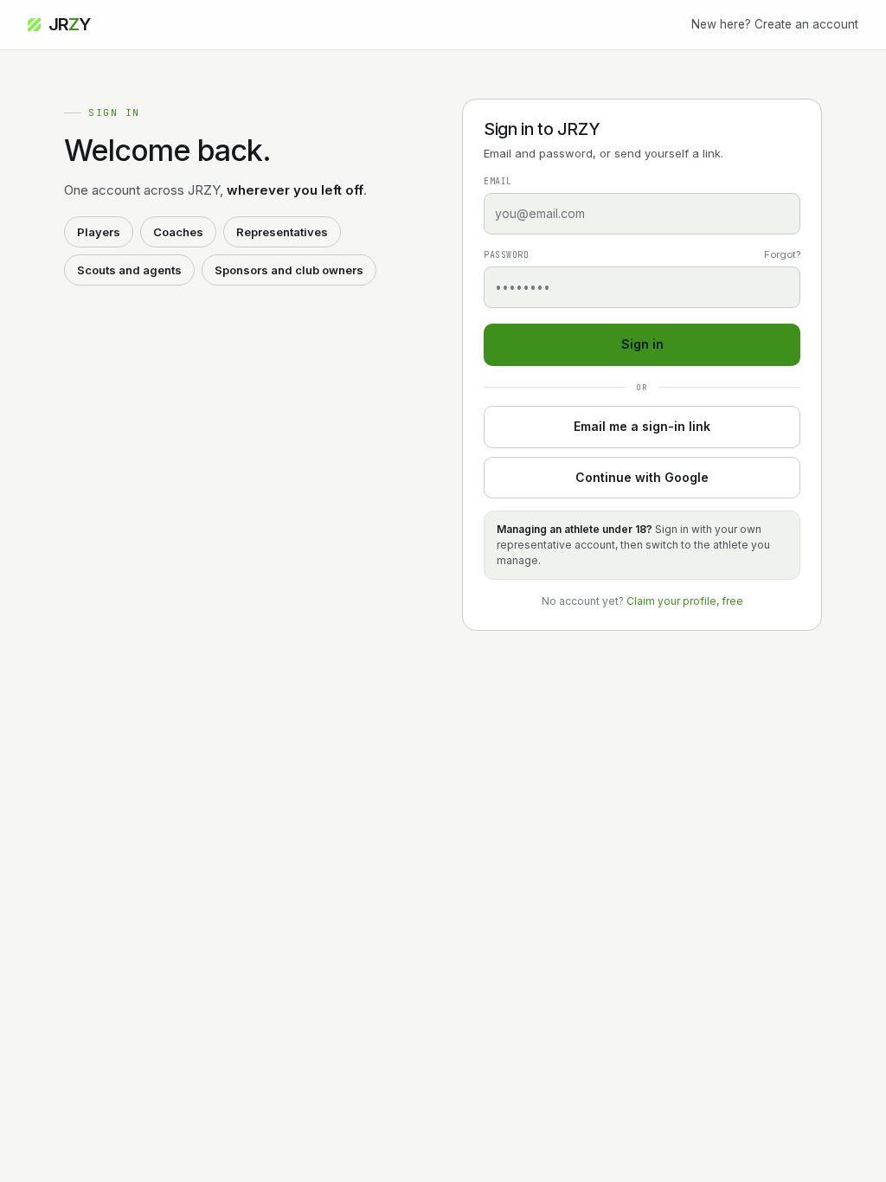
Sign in (642, 344)
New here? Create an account (774, 24)
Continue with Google (642, 477)
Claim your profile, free (684, 600)
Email (498, 181)
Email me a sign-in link (642, 426)
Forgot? (782, 254)
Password (506, 254)
